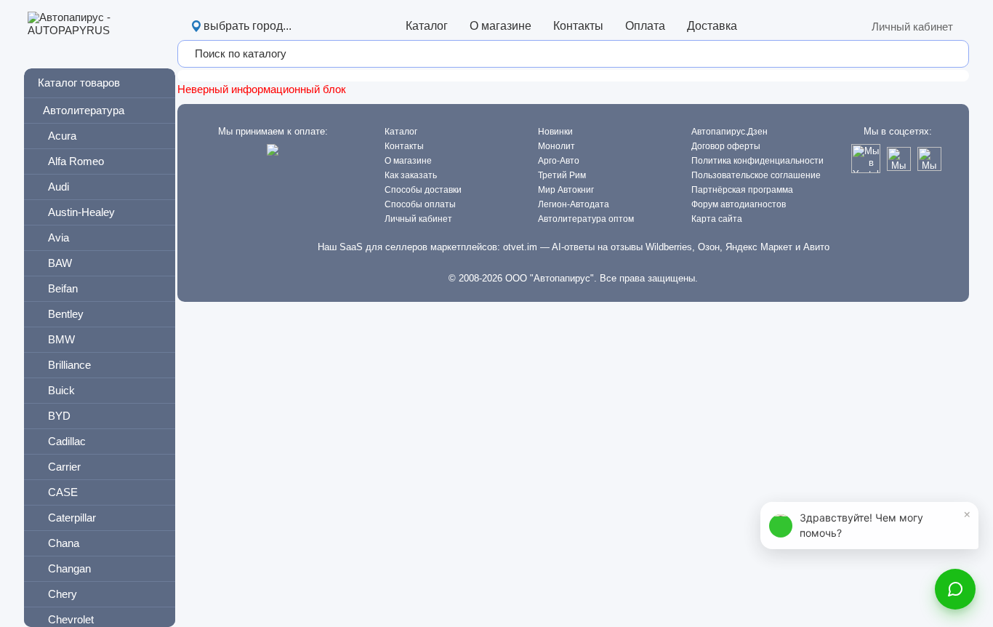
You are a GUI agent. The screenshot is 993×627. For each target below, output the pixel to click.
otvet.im (520, 246)
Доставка (712, 26)
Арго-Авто (558, 161)
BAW (60, 263)
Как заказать (411, 175)
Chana (63, 543)
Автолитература (83, 110)
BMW (61, 339)
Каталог (427, 26)
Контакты (578, 26)
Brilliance (69, 365)
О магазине (500, 26)
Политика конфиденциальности (757, 161)
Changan (69, 568)
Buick (61, 390)
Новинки (555, 132)
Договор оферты (725, 146)
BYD (59, 416)
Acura (62, 135)
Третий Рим (562, 175)
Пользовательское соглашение (756, 175)
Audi (58, 186)
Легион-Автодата (573, 204)
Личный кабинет (912, 26)
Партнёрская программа (742, 190)
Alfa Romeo (76, 161)
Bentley (66, 314)
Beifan (63, 288)
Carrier (64, 466)
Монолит (556, 146)
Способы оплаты (420, 204)
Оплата (645, 26)
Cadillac (67, 441)
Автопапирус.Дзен (729, 132)
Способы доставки (423, 190)
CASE (63, 492)
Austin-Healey (81, 212)
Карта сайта (716, 219)
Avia (58, 237)
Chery (62, 594)
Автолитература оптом (586, 219)
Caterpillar (72, 517)
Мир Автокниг (566, 190)
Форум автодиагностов (738, 204)
